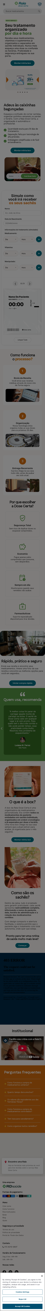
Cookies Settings (22, 1292)
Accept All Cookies (22, 1306)
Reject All (22, 1299)
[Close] (42, 1276)
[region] (22, 1292)
